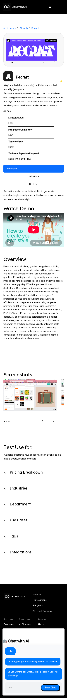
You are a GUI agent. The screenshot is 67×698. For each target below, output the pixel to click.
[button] (50, 7)
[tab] (33, 169)
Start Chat (50, 687)
